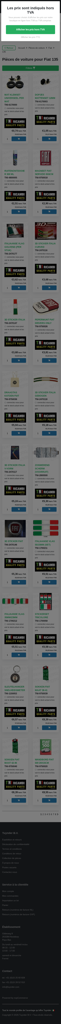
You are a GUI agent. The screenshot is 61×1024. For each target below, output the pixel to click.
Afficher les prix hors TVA (30, 29)
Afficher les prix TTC (30, 37)
